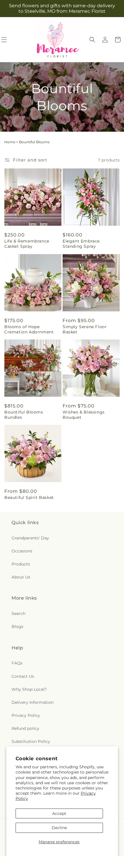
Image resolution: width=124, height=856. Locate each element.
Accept (59, 813)
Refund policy (25, 728)
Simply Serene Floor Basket (85, 329)
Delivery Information (33, 702)
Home (9, 142)
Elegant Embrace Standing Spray (81, 243)
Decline (59, 827)
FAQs (17, 663)
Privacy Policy (26, 715)
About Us (21, 577)
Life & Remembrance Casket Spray (26, 243)
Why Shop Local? (29, 689)
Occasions (22, 551)
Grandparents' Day (30, 538)
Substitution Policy (31, 741)
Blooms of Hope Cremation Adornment (29, 329)
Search (18, 613)
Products (21, 564)
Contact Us (23, 676)
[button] (92, 39)
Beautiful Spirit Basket (29, 497)
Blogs (17, 626)
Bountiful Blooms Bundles (23, 414)
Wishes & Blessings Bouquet (84, 414)
